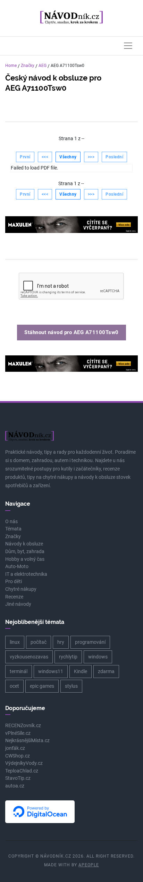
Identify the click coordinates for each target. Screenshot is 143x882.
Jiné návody (18, 604)
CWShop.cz (17, 756)
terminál (18, 671)
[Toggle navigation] (128, 46)
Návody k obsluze (24, 544)
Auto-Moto (16, 567)
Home (11, 65)
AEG (43, 65)
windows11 (50, 671)
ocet (14, 686)
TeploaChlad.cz (21, 771)
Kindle (80, 671)
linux (15, 642)
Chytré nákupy (20, 589)
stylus (71, 686)
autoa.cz (14, 786)
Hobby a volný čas (24, 559)
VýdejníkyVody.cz (24, 763)
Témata (13, 529)
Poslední (114, 156)
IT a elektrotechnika (26, 574)
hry (60, 642)
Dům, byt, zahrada (24, 552)
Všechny (68, 156)
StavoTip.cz (18, 778)
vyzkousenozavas (29, 656)
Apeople (88, 864)
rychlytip (68, 656)
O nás (11, 522)
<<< (45, 156)
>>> (91, 156)
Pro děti (13, 582)
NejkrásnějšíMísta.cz (27, 741)
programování (90, 642)
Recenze (14, 597)
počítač (39, 642)
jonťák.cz (15, 748)
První (25, 156)
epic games (42, 686)
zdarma (106, 671)
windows (98, 656)
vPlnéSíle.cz (18, 733)
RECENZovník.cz (23, 726)
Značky (27, 65)
